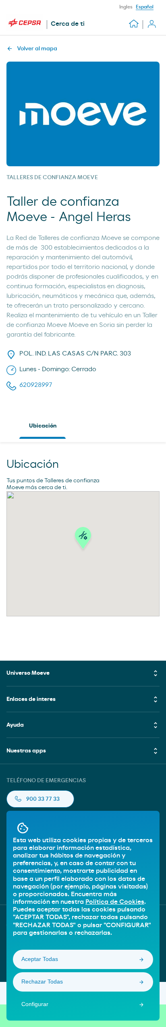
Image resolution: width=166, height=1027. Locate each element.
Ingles (126, 6)
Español (145, 6)
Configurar (34, 1004)
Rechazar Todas (42, 981)
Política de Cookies (114, 902)
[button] (83, 540)
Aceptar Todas (39, 959)
